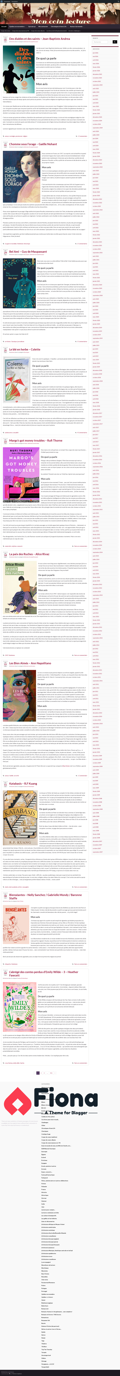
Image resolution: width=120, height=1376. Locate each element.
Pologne (44, 1288)
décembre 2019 (97, 327)
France (43, 1189)
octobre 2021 (97, 249)
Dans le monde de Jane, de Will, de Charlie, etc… (56, 1146)
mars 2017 (96, 445)
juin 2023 (95, 177)
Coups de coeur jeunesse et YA (50, 1143)
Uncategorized (46, 1355)
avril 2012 (95, 656)
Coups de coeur (5, 31)
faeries (22, 1063)
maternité (8, 546)
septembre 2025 (98, 85)
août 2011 (96, 684)
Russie (43, 1323)
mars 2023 (96, 188)
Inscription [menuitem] (15, 1)
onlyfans (14, 546)
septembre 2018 (98, 381)
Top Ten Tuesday (46, 1349)
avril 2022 (95, 227)
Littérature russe (46, 1256)
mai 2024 (95, 142)
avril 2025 (95, 103)
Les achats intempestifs (48, 1215)
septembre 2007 (98, 852)
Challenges (44, 1122)
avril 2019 (95, 356)
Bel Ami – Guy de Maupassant (28, 251)
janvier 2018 (96, 409)
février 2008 (96, 834)
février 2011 (96, 705)
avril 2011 (95, 698)
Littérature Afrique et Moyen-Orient (52, 1224)
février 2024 (96, 153)
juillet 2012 (96, 645)
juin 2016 (95, 477)
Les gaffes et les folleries (49, 1218)
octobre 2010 (97, 720)
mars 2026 (96, 63)
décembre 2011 (97, 670)
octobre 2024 (97, 124)
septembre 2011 (98, 681)
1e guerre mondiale (11, 243)
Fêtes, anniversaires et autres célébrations (54, 1180)
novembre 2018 (97, 374)
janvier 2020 (96, 324)
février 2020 (96, 320)
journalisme (20, 341)
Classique (14, 341)
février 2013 (96, 620)
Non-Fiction (20, 901)
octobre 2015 (97, 506)
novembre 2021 (97, 245)
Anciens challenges (74, 31)
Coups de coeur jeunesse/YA (20, 31)
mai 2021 (95, 267)
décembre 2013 (97, 584)
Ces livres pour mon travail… (50, 1119)
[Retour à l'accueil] (60, 13)
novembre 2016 (97, 459)
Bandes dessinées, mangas (49, 1099)
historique (27, 243)
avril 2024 (95, 145)
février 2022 (96, 235)
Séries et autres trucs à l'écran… (51, 1329)
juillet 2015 (96, 516)
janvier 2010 (96, 752)
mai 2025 (95, 99)
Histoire (44, 1192)
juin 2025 (95, 95)
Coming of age (45, 1134)
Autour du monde (76, 26)
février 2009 (96, 791)
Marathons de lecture (48, 1265)
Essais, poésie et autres (48, 1166)
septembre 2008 (98, 809)
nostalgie (12, 136)
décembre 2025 (97, 74)
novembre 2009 (97, 759)
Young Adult (45, 1367)
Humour (43, 1201)
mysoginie (26, 887)
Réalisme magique (47, 1303)
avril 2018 (95, 399)
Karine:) (13, 41)
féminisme (20, 243)
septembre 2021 (98, 252)
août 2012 (96, 641)
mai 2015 (95, 524)
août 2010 (96, 727)
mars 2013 (96, 616)
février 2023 (96, 192)
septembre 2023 (98, 167)
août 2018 (96, 384)
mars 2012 (96, 659)
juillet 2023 (96, 174)
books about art (46, 1111)
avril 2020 (95, 313)
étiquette (8, 964)
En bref (43, 1157)
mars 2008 (96, 830)
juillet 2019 (96, 345)
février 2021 (96, 277)
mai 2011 (95, 695)
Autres (43, 1096)
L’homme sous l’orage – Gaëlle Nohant (33, 144)
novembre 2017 (97, 417)
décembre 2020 (97, 285)
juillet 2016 (96, 474)
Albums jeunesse (46, 1087)
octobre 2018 (97, 377)
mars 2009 (96, 788)
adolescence (9, 432)
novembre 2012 (97, 631)
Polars (43, 1285)
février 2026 (96, 67)
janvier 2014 (96, 581)
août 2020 (96, 299)
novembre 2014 (97, 545)
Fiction (25, 443)
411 (51, 1073)
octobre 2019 (97, 334)
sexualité (15, 432)
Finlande (44, 1186)
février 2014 (96, 577)
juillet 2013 (96, 602)
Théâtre (44, 1343)
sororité (16, 775)
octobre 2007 (97, 848)
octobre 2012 (97, 634)
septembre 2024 (98, 128)
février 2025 (96, 110)
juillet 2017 (96, 431)
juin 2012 (95, 648)
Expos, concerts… (46, 1172)
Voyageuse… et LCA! (47, 1364)
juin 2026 (95, 53)
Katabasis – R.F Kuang (23, 783)
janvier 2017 (96, 452)
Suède (43, 1332)
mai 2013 (95, 609)
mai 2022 (95, 224)
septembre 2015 (98, 509)
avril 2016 (95, 484)
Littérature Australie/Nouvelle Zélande (53, 1233)
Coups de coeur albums (38, 31)
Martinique (44, 1268)
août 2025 (96, 88)
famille (11, 775)
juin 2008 (95, 820)
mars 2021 (96, 274)
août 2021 (96, 256)
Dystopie (44, 1151)
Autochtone (45, 1093)
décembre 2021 (97, 242)
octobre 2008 (97, 805)
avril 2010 (95, 741)
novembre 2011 (97, 673)
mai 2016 (95, 481)
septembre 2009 (98, 766)
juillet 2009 (96, 773)
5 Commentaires (82, 341)
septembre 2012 (98, 638)
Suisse (43, 1335)
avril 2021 (95, 270)
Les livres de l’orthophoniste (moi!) (57, 31)
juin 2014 (95, 563)
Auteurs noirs (45, 1090)
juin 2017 (95, 434)
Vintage (43, 1361)
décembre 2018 (97, 370)
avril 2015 (95, 527)
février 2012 (96, 663)
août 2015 (96, 513)
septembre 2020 (98, 295)
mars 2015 (96, 531)
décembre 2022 (97, 199)
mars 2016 (96, 488)
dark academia (13, 887)
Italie (43, 1204)
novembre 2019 (97, 331)
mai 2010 (95, 738)
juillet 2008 (96, 816)
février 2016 (96, 491)
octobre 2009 (97, 763)
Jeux (42, 1207)
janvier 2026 (96, 70)
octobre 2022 (97, 206)
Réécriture (44, 1306)
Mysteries (44, 1271)
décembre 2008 (97, 798)
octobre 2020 (97, 292)
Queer (43, 1300)
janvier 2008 (96, 837)
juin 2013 (95, 606)
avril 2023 (95, 185)
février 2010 (96, 748)
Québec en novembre (17, 26)
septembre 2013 (98, 595)
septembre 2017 (98, 424)
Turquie (43, 1352)
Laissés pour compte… (48, 1210)
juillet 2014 (96, 559)
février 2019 (96, 363)
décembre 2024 (97, 117)
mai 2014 (95, 566)
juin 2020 (95, 306)
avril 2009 (95, 784)
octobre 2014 (97, 549)
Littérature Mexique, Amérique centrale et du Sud (57, 1250)
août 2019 (96, 342)
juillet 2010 (96, 730)
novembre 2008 (97, 802)
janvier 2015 (96, 538)
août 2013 (96, 598)
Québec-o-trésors (47, 1297)
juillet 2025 (96, 92)
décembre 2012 (97, 627)
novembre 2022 (97, 202)
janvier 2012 (96, 666)
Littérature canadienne (48, 1236)
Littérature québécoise (48, 1253)
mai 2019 (95, 352)
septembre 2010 (98, 723)
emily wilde (16, 1063)
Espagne (44, 1163)
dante (7, 887)
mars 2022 (96, 231)
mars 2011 (96, 702)
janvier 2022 (96, 238)
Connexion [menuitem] (7, 1)
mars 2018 (96, 402)
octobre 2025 (97, 81)
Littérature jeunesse (47, 1247)
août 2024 (96, 131)
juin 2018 (95, 392)
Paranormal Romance (48, 1282)
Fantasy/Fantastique (29, 786)
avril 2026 (95, 60)
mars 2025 (96, 106)
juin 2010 (95, 734)
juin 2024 (95, 138)
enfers (20, 887)
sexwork (19, 546)
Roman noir (45, 1309)
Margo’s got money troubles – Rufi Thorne (35, 440)
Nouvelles (44, 1277)
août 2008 (96, 813)
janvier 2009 (96, 795)
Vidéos (43, 1358)
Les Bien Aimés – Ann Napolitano (30, 663)
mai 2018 (95, 395)
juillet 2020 (96, 302)
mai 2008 (95, 823)
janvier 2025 (96, 113)
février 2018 (96, 406)
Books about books (47, 1114)
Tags (42, 1341)
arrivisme (7, 341)
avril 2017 (95, 441)
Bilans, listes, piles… (47, 1105)
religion (25, 136)
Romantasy (44, 1317)
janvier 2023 (96, 195)
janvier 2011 (96, 709)
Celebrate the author (48, 1116)
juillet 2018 (96, 388)
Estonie (43, 1169)
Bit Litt (43, 1108)
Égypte (43, 1154)
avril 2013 (95, 613)
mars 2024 (96, 149)
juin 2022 (95, 220)
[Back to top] (115, 1371)
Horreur (43, 1198)
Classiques (26, 254)
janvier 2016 (96, 495)
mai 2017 (95, 438)
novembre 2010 (97, 716)
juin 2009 (95, 777)
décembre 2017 (97, 413)
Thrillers (44, 1346)
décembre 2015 (97, 499)
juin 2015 (95, 520)
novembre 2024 (97, 120)
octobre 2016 (97, 463)
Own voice (44, 1279)
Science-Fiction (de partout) (50, 1326)
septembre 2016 (98, 466)
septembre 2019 (98, 338)
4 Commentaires (82, 432)
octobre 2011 (97, 677)
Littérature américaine (33, 443)
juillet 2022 (96, 217)
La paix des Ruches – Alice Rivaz (29, 554)
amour (7, 136)
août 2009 (96, 770)
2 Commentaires (82, 243)
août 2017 (96, 427)
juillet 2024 (96, 135)
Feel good (44, 1178)
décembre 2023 (97, 160)
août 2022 (96, 213)
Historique (44, 1195)
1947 (6, 655)
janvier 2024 (96, 156)
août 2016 (96, 470)
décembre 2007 (97, 841)
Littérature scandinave (48, 1259)
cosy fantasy (9, 1063)
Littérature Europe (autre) (49, 1242)
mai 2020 (95, 309)
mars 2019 (96, 359)
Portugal (44, 1291)
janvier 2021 (96, 281)
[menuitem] (1, 1)
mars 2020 (96, 317)
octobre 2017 (97, 420)
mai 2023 (95, 181)
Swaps (43, 1338)
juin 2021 (95, 263)
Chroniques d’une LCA (58, 26)
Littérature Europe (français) (31, 41)
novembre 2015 (97, 502)
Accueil (3, 26)
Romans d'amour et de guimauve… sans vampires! (56, 1311)
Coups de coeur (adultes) (49, 1137)
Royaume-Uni (45, 1320)
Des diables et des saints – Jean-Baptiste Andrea (39, 38)
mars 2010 (96, 745)
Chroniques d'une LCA (48, 1128)
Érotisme (44, 1160)
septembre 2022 (98, 210)
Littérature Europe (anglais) (50, 1239)
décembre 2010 (97, 713)
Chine (43, 1125)
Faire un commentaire (80, 546)
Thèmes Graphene (17, 1373)
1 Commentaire (82, 136)
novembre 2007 (97, 845)
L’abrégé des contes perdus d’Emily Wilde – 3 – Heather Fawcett (43, 973)
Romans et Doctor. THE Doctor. (51, 1314)
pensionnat (18, 136)
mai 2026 (95, 56)
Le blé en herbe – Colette (24, 349)
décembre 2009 (97, 755)
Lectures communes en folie (50, 1212)
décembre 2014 (97, 541)
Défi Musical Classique (48, 1148)
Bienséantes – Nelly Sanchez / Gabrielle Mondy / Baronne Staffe (45, 896)
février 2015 (96, 534)
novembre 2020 (97, 288)
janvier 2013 (96, 623)
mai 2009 (95, 780)
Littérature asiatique (48, 1230)
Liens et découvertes (47, 1221)
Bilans (43, 1102)
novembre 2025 (97, 78)
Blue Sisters (66, 766)
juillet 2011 (96, 688)
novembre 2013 (97, 588)
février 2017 (96, 449)
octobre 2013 (97, 591)
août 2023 (96, 170)
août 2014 (96, 556)
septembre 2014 (98, 552)
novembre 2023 (97, 163)
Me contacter (43, 26)
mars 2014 (96, 573)
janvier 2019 (96, 367)
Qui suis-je (32, 26)
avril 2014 (95, 570)
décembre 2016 (97, 456)
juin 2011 (95, 691)
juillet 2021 (96, 260)
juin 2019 (95, 349)
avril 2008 (95, 827)
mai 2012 (95, 652)
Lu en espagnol (46, 1262)
